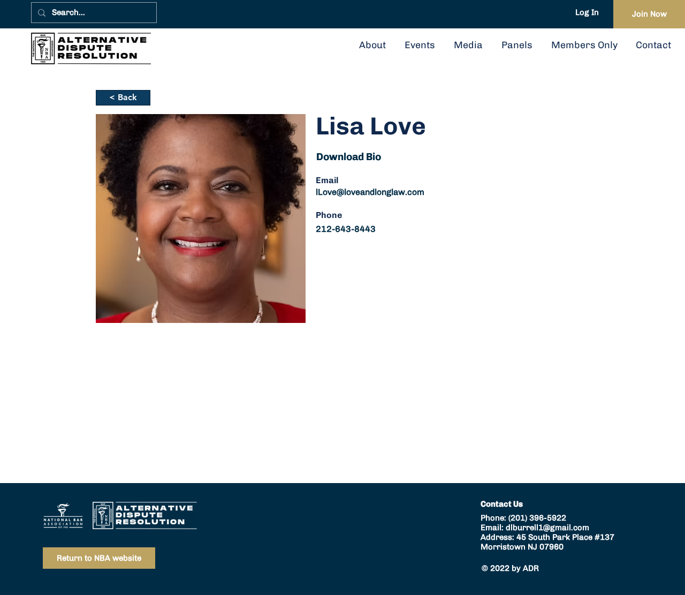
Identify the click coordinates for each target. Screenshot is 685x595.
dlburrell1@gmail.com (547, 527)
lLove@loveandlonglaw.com (370, 192)
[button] (517, 44)
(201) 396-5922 (537, 518)
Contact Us (502, 504)
